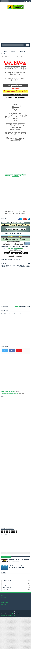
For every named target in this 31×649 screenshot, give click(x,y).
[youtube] (29, 1)
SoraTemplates (10, 613)
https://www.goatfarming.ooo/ (8, 615)
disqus (22, 306)
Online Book (7, 49)
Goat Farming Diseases (8, 582)
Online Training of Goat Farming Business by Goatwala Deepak (17, 566)
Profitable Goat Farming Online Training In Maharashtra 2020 (19, 560)
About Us (3, 597)
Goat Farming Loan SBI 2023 (8, 391)
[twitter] (24, 1)
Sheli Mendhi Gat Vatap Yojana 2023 (11, 233)
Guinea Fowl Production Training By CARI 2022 (14, 246)
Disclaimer (3, 604)
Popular (6, 556)
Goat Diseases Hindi (7, 580)
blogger (17, 306)
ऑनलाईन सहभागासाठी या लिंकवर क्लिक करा (15, 176)
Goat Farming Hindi (7, 583)
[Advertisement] (15, 26)
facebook (27, 306)
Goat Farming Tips (7, 585)
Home (2, 49)
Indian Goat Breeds (7, 587)
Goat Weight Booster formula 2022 (9, 393)
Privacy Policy (4, 602)
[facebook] (26, 1)
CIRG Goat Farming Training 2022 (11, 259)
